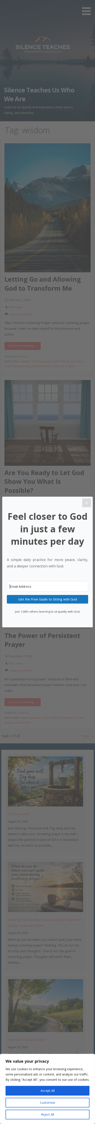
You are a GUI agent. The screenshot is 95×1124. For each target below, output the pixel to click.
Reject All (47, 1114)
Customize (47, 1102)
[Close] (86, 502)
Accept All (48, 1090)
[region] (47, 1089)
